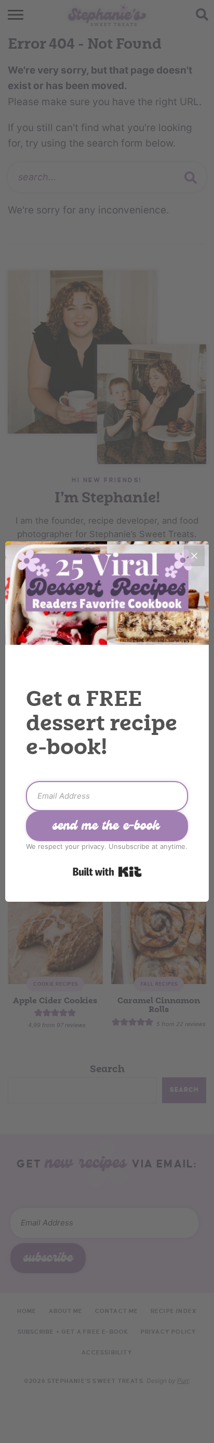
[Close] (194, 555)
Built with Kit (107, 871)
